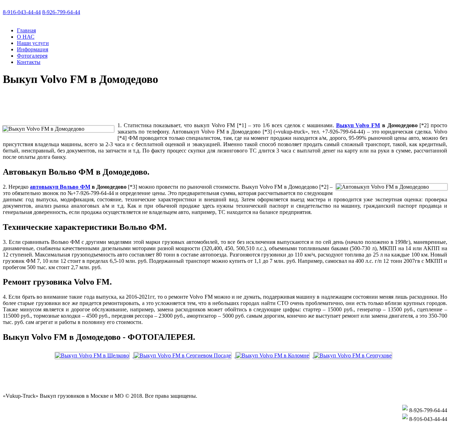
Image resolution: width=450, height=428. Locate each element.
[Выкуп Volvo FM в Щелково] (94, 355)
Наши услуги (33, 43)
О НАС (25, 37)
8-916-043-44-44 (22, 12)
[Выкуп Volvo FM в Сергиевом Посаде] (185, 355)
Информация (32, 49)
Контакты (28, 62)
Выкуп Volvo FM (358, 125)
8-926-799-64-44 (61, 12)
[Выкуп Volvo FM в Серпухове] (354, 355)
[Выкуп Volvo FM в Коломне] (275, 355)
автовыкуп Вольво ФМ (60, 187)
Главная (26, 30)
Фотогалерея (32, 56)
